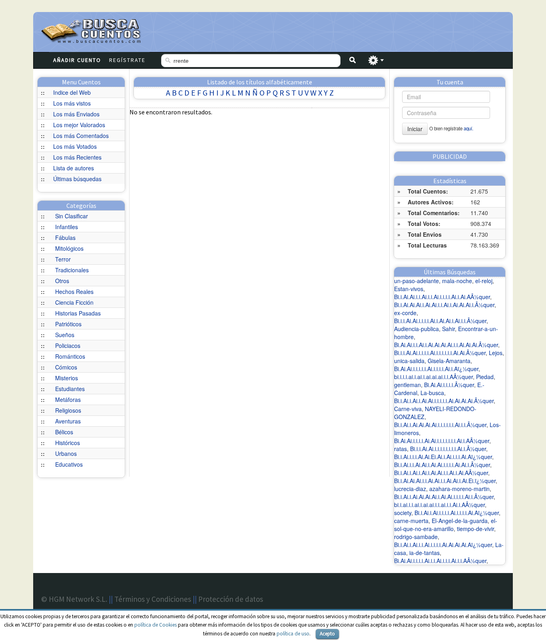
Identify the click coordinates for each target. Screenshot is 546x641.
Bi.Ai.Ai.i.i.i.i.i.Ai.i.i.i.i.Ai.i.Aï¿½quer (436, 369)
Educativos (69, 464)
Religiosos (68, 410)
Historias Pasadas (78, 313)
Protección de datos (230, 599)
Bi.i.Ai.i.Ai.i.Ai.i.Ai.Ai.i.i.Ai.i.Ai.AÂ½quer (441, 473)
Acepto (327, 633)
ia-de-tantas (424, 553)
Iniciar (414, 129)
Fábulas (65, 238)
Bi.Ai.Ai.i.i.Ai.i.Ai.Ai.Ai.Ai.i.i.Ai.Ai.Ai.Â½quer (446, 345)
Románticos (70, 356)
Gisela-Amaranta (449, 361)
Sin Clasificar (71, 216)
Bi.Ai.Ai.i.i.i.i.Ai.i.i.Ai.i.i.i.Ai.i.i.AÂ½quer (440, 561)
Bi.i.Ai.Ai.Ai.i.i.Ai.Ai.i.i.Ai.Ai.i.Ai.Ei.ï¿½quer (445, 481)
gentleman (407, 385)
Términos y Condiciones (152, 599)
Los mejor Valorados (79, 125)
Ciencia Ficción (74, 302)
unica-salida (409, 361)
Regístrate (127, 60)
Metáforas (68, 399)
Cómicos (66, 367)
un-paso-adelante (416, 281)
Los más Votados (75, 146)
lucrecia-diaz (410, 489)
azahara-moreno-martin (459, 489)
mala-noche (457, 281)
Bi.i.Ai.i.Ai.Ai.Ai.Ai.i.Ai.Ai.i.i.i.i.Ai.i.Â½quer (444, 497)
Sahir (448, 329)
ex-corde (405, 313)
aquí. (468, 128)
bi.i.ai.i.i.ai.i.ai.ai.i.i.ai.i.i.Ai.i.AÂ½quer (439, 505)
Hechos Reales (74, 292)
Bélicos (64, 432)
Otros (62, 281)
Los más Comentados (81, 136)
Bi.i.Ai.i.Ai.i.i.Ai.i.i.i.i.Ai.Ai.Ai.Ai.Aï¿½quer (443, 545)
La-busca (432, 393)
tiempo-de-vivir (475, 529)
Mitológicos (69, 248)
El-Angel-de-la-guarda (460, 521)
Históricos (67, 443)
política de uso (293, 633)
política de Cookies (155, 624)
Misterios (66, 378)
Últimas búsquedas (77, 179)
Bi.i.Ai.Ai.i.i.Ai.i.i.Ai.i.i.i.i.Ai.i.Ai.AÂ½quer (442, 297)
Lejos (495, 353)
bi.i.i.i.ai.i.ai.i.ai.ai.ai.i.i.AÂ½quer (433, 377)
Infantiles (66, 227)
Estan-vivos (408, 289)
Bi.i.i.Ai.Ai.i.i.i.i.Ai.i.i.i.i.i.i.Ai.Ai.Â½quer (440, 353)
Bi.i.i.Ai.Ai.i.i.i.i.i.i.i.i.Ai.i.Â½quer (448, 449)
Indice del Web (72, 92)
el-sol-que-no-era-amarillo (445, 525)
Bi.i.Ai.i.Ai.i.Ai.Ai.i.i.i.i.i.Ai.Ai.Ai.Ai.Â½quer (444, 401)
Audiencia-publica (416, 329)
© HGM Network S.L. (74, 599)
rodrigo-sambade (416, 537)
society (402, 513)
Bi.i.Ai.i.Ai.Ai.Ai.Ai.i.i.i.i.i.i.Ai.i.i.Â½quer (440, 425)
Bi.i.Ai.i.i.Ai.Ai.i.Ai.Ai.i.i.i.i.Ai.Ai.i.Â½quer (442, 465)
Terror (63, 259)
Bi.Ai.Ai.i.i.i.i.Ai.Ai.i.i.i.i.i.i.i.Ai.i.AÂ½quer (441, 441)
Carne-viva (408, 409)
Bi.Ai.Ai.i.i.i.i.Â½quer (449, 385)
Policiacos (67, 345)
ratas (400, 449)
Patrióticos (68, 324)
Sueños (64, 335)
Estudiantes (70, 389)
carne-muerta (411, 521)
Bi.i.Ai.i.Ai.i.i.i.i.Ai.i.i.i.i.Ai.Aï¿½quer (456, 513)
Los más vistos (72, 103)
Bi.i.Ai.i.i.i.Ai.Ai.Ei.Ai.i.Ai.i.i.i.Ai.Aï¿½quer (443, 457)
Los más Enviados (76, 114)
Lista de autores (73, 168)
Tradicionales (72, 270)
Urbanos (66, 453)
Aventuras (68, 421)
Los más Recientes (77, 157)
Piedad (485, 377)
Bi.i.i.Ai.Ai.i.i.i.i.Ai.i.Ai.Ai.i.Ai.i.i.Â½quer (440, 321)
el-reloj (483, 281)
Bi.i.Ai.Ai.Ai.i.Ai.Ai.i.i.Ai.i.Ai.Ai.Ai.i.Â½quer (444, 305)
